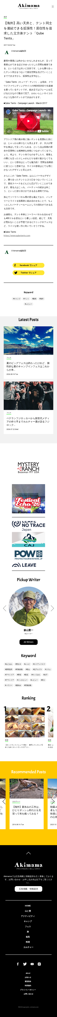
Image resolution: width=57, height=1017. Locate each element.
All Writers (28, 642)
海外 (41, 299)
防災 (26, 675)
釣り (43, 680)
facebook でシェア (28, 265)
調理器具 (9, 669)
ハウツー (9, 685)
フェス (28, 926)
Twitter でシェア (28, 273)
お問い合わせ (28, 994)
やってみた (36, 675)
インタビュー (22, 680)
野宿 (19, 675)
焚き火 (18, 664)
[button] (6, 608)
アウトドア (10, 675)
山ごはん (9, 664)
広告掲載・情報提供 (28, 889)
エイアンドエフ (39, 664)
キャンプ (17, 299)
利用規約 (28, 985)
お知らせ (28, 977)
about (28, 973)
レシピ (27, 664)
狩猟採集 (19, 669)
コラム (48, 669)
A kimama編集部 (18, 51)
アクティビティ (28, 916)
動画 (34, 299)
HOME (28, 906)
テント (26, 299)
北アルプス (38, 669)
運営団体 (28, 981)
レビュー (29, 304)
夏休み (18, 685)
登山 (28, 669)
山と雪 (28, 911)
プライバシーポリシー (28, 990)
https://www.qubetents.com (17, 235)
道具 (28, 937)
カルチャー (28, 947)
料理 (28, 942)
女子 (45, 675)
